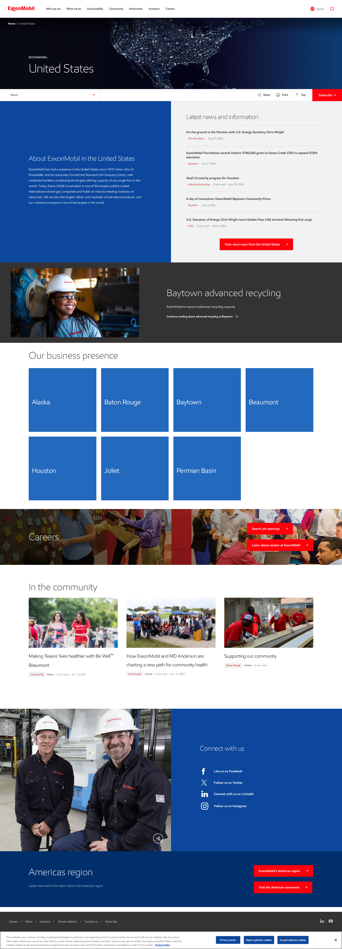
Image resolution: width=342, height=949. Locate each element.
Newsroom (136, 8)
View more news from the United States (252, 244)
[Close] (335, 940)
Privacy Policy (162, 944)
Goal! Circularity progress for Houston (212, 178)
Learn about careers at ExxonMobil (276, 545)
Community (116, 8)
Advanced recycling (199, 184)
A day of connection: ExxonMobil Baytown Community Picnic (228, 199)
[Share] (158, 838)
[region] (171, 940)
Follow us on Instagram (230, 806)
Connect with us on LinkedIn (234, 794)
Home (11, 23)
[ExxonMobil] (23, 9)
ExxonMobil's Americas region (279, 871)
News (29, 921)
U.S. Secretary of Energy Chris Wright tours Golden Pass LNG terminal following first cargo (249, 219)
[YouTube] (330, 921)
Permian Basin (196, 138)
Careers (170, 8)
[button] (317, 9)
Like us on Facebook (228, 771)
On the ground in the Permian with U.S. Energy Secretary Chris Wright (235, 132)
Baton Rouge (233, 665)
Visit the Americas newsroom (279, 887)
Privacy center (228, 939)
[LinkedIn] (322, 921)
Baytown (193, 163)
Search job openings (266, 529)
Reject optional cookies (259, 939)
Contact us (91, 921)
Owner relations (67, 921)
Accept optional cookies (293, 939)
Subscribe (325, 95)
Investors (154, 8)
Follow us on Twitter (228, 783)
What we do (73, 8)
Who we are (53, 8)
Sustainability (95, 8)
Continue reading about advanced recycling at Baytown (200, 316)
